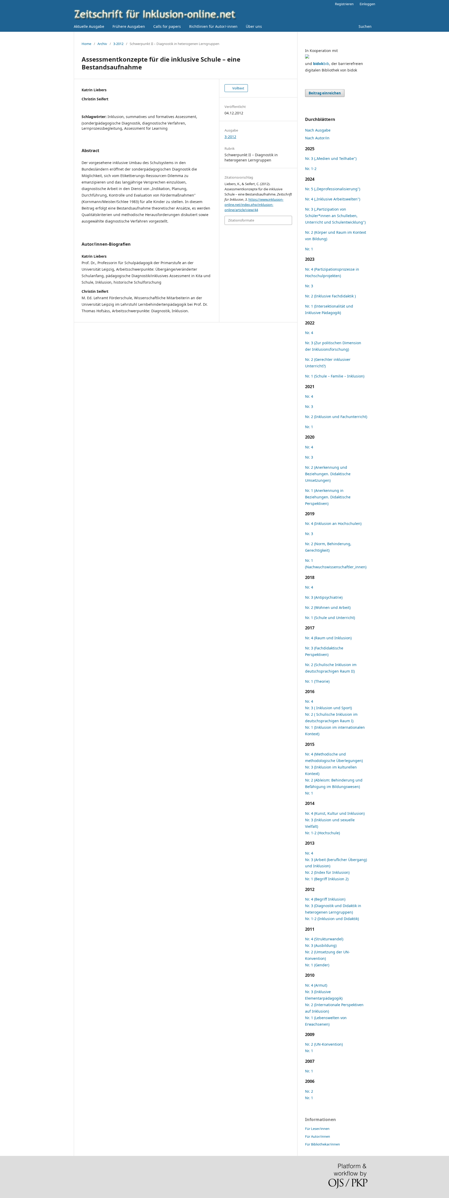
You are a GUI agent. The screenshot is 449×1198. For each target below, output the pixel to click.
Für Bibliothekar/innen (322, 1144)
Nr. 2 (309, 1091)
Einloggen (367, 4)
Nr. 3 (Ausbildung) (320, 945)
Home (86, 43)
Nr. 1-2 (310, 168)
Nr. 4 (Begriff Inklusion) (325, 899)
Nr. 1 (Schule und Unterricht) (330, 617)
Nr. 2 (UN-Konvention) (324, 1044)
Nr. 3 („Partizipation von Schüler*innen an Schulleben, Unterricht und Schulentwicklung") (335, 216)
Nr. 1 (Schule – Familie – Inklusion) (334, 376)
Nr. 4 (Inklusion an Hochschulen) (333, 523)
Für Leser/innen (317, 1128)
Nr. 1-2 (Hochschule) (322, 832)
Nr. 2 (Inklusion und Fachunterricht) (336, 416)
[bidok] (307, 57)
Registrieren (344, 4)
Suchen (365, 26)
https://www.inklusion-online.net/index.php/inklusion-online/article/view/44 (253, 204)
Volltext (238, 88)
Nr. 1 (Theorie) (317, 681)
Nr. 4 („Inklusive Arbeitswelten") (332, 199)
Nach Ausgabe (318, 130)
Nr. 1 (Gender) (317, 964)
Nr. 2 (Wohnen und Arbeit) (328, 607)
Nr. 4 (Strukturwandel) (324, 938)
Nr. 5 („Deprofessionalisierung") (332, 188)
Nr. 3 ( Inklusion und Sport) (328, 707)
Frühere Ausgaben (129, 26)
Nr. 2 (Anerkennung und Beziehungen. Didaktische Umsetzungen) (328, 474)
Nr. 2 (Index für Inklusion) (327, 872)
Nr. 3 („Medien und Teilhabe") (330, 158)
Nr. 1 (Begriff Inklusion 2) (326, 878)
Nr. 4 (309, 332)
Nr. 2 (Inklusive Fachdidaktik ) (330, 296)
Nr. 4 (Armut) (316, 985)
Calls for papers (167, 26)
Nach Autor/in (317, 137)
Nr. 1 (309, 248)
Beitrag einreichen (325, 93)
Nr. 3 (309, 285)
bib (321, 63)
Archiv (102, 43)
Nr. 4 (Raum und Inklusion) (328, 637)
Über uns (254, 26)
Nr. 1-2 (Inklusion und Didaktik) (332, 918)
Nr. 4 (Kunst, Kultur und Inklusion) (335, 813)
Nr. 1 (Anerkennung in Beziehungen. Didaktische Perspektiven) (328, 497)
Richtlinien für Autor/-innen (213, 26)
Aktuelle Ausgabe (89, 26)
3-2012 (118, 43)
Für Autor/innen (317, 1136)
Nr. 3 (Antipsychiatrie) (323, 597)
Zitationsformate (241, 220)
